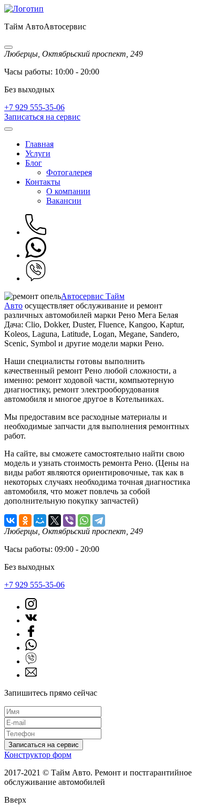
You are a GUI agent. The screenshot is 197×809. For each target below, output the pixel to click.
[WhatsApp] (84, 520)
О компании (68, 191)
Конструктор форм (37, 754)
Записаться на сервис (42, 116)
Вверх (15, 799)
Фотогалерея (69, 172)
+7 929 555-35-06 (34, 107)
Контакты (42, 181)
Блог (33, 162)
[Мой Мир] (40, 520)
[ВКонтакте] (10, 520)
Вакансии (63, 200)
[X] (54, 520)
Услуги (37, 153)
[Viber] (69, 520)
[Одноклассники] (25, 520)
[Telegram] (98, 520)
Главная (39, 144)
